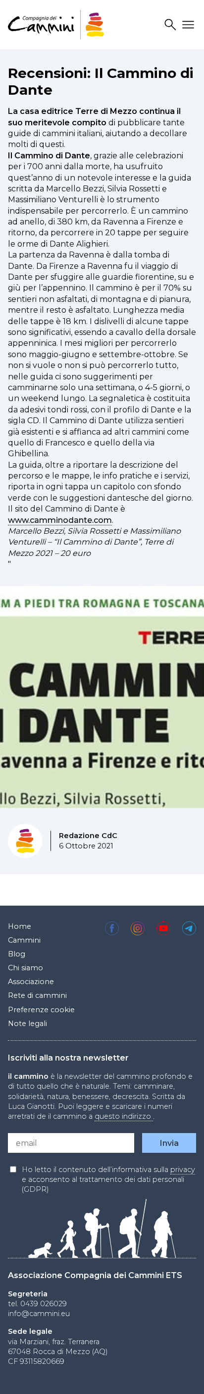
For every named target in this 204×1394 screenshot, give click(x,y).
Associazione (31, 981)
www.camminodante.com (60, 520)
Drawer (189, 25)
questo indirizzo (124, 1116)
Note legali (27, 1023)
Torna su (179, 1376)
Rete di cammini (37, 995)
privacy (182, 1169)
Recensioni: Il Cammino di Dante (101, 81)
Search (171, 25)
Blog (16, 954)
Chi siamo (25, 967)
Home (19, 926)
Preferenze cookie (41, 1009)
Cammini (24, 940)
